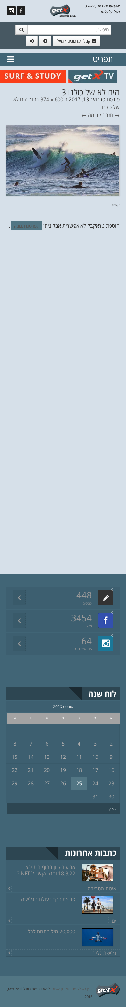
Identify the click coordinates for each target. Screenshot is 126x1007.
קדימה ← (91, 114)
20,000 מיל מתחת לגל (51, 931)
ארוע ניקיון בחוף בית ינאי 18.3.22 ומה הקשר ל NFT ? (46, 870)
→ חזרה (111, 114)
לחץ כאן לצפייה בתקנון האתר (72, 988)
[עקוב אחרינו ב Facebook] (21, 10)
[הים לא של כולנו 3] (63, 160)
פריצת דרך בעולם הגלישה (48, 899)
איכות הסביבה (102, 888)
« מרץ (112, 809)
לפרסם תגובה (26, 226)
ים (114, 920)
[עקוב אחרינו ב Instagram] (11, 10)
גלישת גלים (104, 953)
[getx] (63, 10)
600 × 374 (51, 99)
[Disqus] (63, 324)
